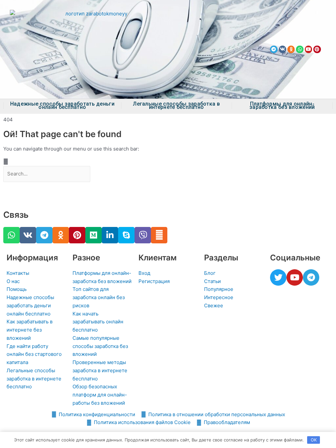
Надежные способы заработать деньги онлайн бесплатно (62, 105)
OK (314, 439)
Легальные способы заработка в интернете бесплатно (176, 105)
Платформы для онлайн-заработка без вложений (282, 105)
